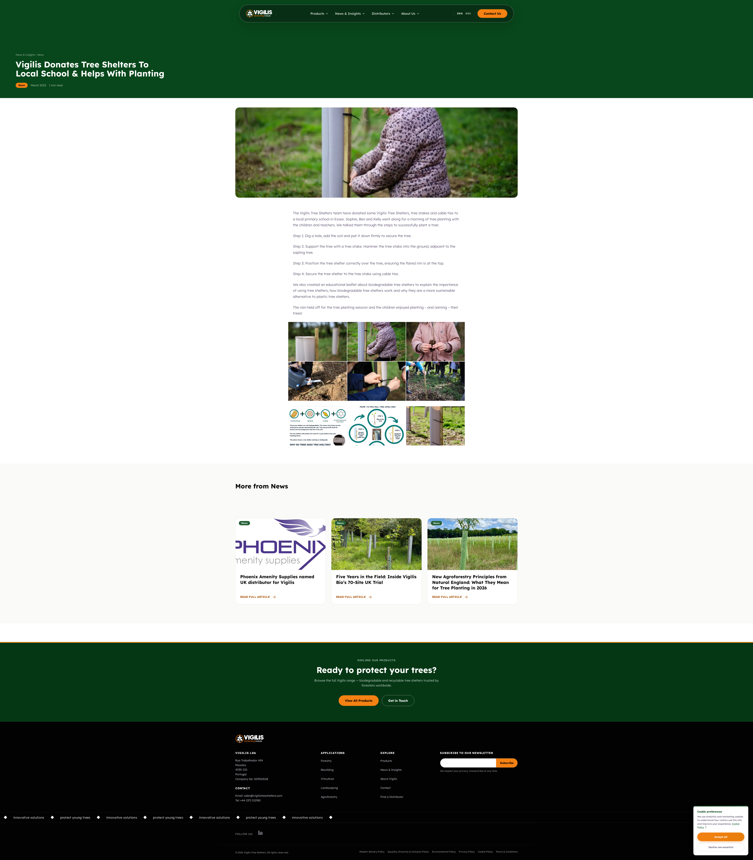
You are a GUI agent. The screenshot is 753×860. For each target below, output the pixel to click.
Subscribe (507, 763)
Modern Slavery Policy (372, 851)
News (21, 85)
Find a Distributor (391, 797)
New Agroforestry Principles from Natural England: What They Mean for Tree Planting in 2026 (470, 582)
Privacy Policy (467, 851)
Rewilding (327, 770)
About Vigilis (388, 779)
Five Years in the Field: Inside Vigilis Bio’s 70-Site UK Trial (376, 579)
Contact (385, 788)
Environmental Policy (444, 851)
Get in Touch (398, 701)
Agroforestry (329, 797)
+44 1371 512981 (250, 800)
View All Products (358, 701)
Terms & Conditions (507, 851)
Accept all (720, 836)
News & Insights (391, 770)
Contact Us (492, 13)
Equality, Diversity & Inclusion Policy (408, 851)
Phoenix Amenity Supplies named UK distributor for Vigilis (277, 579)
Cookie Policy (485, 851)
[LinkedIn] (260, 832)
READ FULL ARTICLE (255, 597)
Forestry (326, 761)
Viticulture (327, 779)
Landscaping (329, 788)
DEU (468, 13)
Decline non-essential (720, 847)
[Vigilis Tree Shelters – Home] (259, 13)
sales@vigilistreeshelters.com (263, 795)
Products (386, 761)
